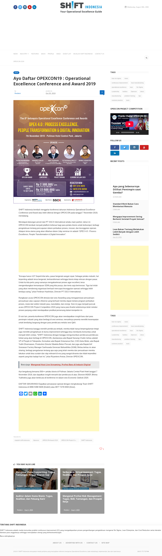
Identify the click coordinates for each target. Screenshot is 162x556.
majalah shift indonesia (22, 440)
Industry (23, 54)
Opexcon (36, 440)
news (126, 78)
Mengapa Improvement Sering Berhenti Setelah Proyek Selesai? (128, 217)
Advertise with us (74, 543)
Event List (67, 54)
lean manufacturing (137, 83)
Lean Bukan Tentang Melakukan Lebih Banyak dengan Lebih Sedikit (128, 232)
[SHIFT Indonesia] (81, 7)
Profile (51, 54)
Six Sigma (139, 87)
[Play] (113, 132)
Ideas (43, 54)
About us (57, 543)
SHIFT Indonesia (86, 440)
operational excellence (119, 87)
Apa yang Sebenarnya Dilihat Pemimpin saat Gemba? (127, 189)
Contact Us (99, 54)
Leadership (115, 91)
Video (58, 54)
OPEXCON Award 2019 (50, 440)
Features (35, 54)
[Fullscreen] (145, 132)
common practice (117, 100)
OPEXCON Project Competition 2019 (70, 440)
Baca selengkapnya (7, 536)
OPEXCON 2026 (18, 61)
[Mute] (142, 132)
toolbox (125, 91)
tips (140, 96)
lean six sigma (116, 78)
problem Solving (130, 96)
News (15, 54)
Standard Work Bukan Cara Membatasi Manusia (126, 205)
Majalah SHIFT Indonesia (83, 54)
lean (131, 87)
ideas (142, 91)
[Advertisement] (81, 32)
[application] (129, 124)
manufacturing (116, 96)
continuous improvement (120, 83)
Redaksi (18, 93)
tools (127, 100)
